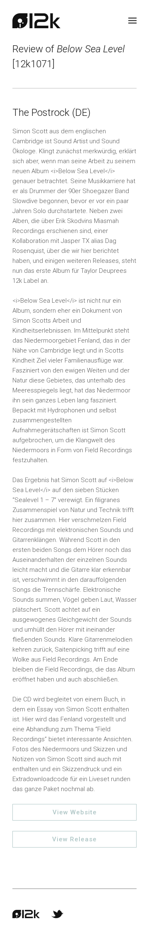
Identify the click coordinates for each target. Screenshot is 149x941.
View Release (74, 839)
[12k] (36, 20)
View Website (75, 812)
